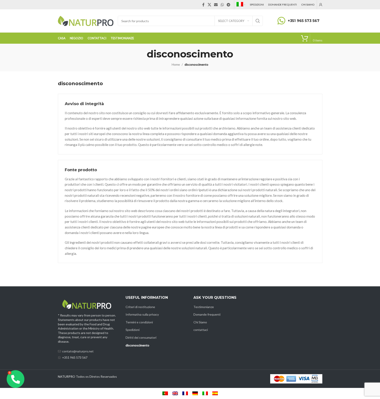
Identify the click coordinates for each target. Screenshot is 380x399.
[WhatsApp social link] (222, 4)
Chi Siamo (200, 322)
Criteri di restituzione (140, 307)
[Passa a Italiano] (205, 393)
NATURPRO (66, 376)
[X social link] (209, 4)
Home (176, 64)
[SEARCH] (258, 21)
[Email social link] (216, 4)
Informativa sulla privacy (142, 314)
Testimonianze (203, 307)
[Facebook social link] (203, 4)
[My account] (321, 4)
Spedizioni (133, 330)
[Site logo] (85, 20)
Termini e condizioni (139, 322)
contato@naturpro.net (78, 351)
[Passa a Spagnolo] (215, 393)
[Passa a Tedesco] (195, 393)
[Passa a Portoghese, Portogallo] (165, 393)
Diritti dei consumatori (141, 337)
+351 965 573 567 (303, 21)
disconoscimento (137, 345)
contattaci (200, 330)
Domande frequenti (207, 314)
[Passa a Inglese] (175, 393)
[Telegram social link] (228, 4)
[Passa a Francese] (185, 393)
